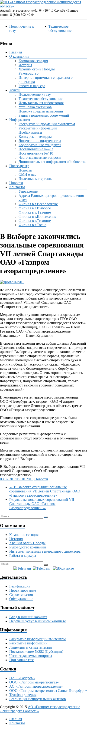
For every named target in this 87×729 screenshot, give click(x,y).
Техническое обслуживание (59, 28)
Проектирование (22, 590)
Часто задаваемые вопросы (40, 157)
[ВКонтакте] (63, 568)
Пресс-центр (19, 166)
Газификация (19, 586)
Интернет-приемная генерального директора (45, 551)
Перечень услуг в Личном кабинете (37, 621)
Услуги (14, 90)
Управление (28, 191)
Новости (25, 170)
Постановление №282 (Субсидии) (36, 651)
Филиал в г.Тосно (32, 225)
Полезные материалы (35, 179)
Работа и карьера (32, 86)
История (25, 65)
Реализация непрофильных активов (37, 699)
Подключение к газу (35, 94)
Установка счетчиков (35, 107)
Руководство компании (27, 547)
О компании (19, 56)
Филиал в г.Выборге (35, 208)
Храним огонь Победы (37, 69)
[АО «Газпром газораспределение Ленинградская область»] (43, 6)
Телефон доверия (22, 695)
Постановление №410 (36, 153)
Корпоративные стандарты (40, 145)
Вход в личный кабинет (28, 617)
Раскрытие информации (38, 128)
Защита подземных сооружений (44, 115)
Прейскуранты (30, 132)
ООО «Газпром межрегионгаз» (34, 682)
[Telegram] (22, 568)
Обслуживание (21, 599)
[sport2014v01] (12, 282)
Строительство (21, 595)
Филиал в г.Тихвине (35, 221)
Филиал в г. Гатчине (35, 212)
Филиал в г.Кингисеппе (37, 216)
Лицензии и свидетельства (40, 141)
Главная (15, 52)
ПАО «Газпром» (22, 678)
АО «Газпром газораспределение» (36, 686)
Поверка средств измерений (41, 111)
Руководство (29, 73)
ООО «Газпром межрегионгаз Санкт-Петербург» (48, 691)
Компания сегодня (33, 61)
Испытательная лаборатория (41, 103)
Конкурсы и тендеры (35, 137)
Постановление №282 (36, 149)
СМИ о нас (27, 174)
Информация (19, 120)
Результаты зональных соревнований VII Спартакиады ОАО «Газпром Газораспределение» (41, 504)
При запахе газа (21, 660)
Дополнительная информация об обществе (52, 162)
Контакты (17, 187)
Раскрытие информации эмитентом (47, 124)
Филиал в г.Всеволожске (38, 204)
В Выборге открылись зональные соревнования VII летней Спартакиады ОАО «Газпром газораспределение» (44, 491)
